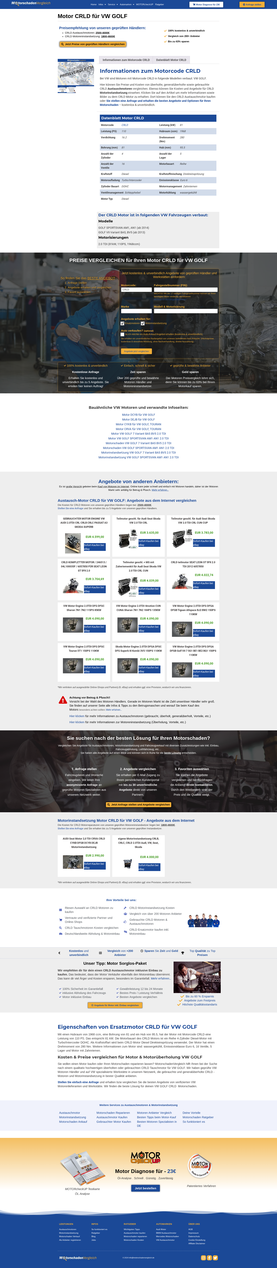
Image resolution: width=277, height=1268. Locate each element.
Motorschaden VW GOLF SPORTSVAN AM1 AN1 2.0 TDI (138, 448)
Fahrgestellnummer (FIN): (171, 285)
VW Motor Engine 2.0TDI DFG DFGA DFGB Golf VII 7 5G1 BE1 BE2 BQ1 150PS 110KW (193, 650)
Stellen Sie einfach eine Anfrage (78, 1082)
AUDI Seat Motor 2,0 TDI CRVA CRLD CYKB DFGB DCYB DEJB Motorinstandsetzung (84, 843)
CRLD (124, 124)
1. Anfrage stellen (84, 769)
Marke (125, 306)
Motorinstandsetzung (156, 323)
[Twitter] (215, 1257)
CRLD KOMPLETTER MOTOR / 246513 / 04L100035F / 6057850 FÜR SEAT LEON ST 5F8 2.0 (84, 566)
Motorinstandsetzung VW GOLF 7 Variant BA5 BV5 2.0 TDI (138, 452)
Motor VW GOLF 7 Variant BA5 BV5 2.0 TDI (138, 433)
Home (94, 4)
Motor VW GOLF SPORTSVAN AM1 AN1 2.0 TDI (138, 438)
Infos (101, 4)
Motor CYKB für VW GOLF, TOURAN (138, 424)
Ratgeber (159, 4)
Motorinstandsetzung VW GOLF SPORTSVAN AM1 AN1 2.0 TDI (139, 457)
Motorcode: (128, 285)
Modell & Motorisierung (169, 306)
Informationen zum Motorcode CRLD (126, 60)
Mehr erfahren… (114, 709)
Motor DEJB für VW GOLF (138, 419)
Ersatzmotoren (132, 323)
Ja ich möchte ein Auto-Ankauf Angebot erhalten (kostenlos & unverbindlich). (163, 334)
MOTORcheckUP (144, 4)
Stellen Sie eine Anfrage (70, 508)
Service (111, 4)
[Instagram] (203, 1257)
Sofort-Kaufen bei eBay (94, 547)
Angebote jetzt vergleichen (136, 351)
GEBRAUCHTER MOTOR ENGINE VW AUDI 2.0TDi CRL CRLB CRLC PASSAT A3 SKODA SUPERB (83, 523)
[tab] (126, 60)
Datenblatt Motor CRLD (171, 60)
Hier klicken (76, 716)
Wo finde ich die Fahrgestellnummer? (170, 299)
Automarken (125, 4)
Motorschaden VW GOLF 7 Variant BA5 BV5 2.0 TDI (138, 443)
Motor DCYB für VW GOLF (138, 414)
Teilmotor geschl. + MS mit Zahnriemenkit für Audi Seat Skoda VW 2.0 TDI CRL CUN (138, 566)
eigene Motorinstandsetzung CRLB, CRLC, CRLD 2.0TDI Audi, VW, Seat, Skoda (138, 843)
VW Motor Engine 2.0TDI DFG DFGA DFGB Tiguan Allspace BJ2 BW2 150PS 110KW (193, 610)
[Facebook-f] (209, 1257)
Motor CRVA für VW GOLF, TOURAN (138, 429)
